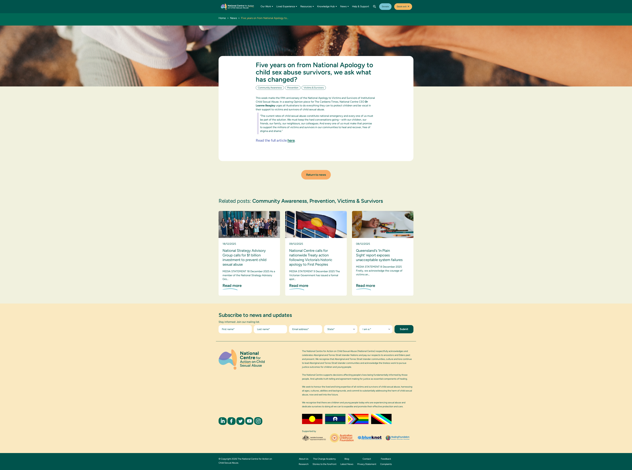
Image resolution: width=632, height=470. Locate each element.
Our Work (266, 6)
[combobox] (340, 329)
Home (222, 18)
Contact (367, 458)
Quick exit (403, 6)
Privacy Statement (366, 464)
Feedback (386, 458)
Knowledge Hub (326, 6)
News (343, 6)
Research (304, 464)
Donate (385, 6)
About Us (303, 458)
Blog (346, 458)
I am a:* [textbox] (367, 329)
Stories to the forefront (324, 464)
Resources (306, 6)
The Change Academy (324, 458)
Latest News (346, 464)
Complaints (386, 464)
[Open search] (375, 7)
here (291, 140)
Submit (404, 329)
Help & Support (360, 6)
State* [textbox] (331, 329)
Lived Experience (285, 6)
